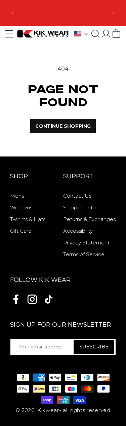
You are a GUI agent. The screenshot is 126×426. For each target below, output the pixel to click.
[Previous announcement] (12, 13)
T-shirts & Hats (27, 219)
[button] (95, 34)
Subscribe (94, 347)
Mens (17, 196)
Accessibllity (78, 231)
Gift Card (21, 231)
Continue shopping (63, 126)
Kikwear (48, 410)
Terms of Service (83, 254)
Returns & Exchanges (89, 219)
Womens (21, 207)
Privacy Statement (86, 242)
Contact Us (77, 196)
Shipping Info (79, 207)
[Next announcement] (113, 13)
